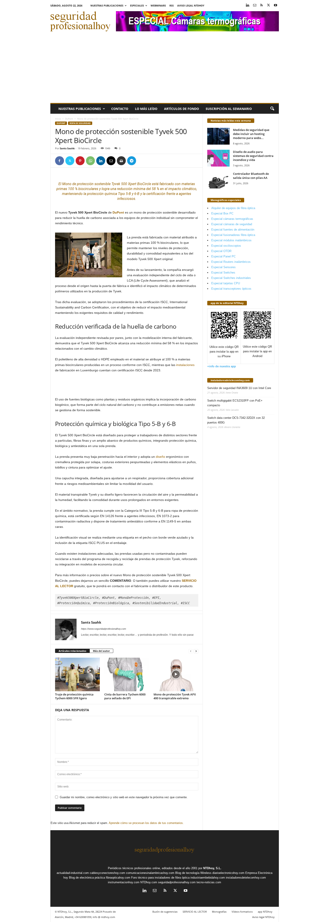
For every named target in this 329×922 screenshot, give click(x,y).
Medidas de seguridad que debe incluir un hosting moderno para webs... (251, 134)
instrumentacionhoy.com (123, 882)
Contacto (119, 109)
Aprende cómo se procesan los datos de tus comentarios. (146, 823)
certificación (155, 194)
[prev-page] (190, 651)
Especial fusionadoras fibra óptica (233, 235)
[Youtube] (275, 5)
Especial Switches (223, 272)
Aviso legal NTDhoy (190, 5)
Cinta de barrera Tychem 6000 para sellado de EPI (124, 696)
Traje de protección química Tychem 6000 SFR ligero (74, 696)
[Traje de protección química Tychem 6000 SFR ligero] (77, 674)
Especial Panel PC (223, 256)
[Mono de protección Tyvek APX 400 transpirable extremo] (176, 674)
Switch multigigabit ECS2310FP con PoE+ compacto (235, 403)
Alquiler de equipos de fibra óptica (233, 208)
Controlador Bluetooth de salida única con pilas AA (251, 176)
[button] (272, 109)
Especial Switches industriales (231, 278)
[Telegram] (131, 160)
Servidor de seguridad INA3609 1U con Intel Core (239, 388)
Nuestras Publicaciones (106, 5)
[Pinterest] (80, 160)
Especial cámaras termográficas (232, 218)
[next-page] (196, 651)
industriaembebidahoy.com (207, 877)
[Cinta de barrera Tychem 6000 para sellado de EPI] (126, 674)
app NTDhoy (265, 911)
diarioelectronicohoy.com (228, 873)
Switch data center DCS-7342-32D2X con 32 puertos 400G (236, 420)
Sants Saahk (67, 148)
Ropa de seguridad (80, 123)
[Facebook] (59, 160)
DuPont (69, 118)
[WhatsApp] (90, 160)
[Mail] (254, 5)
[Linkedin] (247, 5)
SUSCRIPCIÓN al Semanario (229, 109)
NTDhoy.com (148, 882)
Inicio (58, 118)
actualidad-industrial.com (73, 873)
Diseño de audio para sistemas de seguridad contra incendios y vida (253, 156)
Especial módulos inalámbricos (231, 240)
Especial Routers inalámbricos (231, 261)
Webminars (158, 5)
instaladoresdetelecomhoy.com (230, 380)
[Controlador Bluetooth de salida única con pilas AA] (218, 180)
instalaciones (185, 365)
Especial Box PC (222, 213)
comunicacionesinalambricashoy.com (150, 873)
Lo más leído (146, 109)
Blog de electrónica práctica (87, 877)
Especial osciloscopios (226, 245)
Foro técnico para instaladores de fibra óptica (160, 877)
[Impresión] (121, 160)
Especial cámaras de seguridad (231, 224)
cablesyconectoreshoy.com (107, 873)
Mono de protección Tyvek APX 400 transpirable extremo (175, 696)
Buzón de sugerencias (164, 911)
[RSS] (261, 5)
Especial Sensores (223, 267)
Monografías (219, 911)
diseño (160, 456)
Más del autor (101, 650)
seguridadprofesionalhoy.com (177, 882)
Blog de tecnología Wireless (193, 873)
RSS (171, 5)
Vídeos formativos (242, 911)
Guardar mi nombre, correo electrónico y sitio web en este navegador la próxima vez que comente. (124, 797)
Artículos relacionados (72, 650)
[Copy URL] (141, 160)
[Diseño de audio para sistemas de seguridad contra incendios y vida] (218, 158)
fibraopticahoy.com (118, 877)
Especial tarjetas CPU (225, 283)
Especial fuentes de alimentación (232, 229)
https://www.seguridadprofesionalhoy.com (103, 628)
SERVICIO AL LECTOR (195, 911)
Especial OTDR (221, 251)
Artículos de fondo (181, 109)
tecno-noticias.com (209, 882)
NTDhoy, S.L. (212, 868)
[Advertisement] (164, 69)
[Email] (111, 160)
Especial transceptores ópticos (231, 288)
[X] (268, 5)
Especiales (137, 5)
